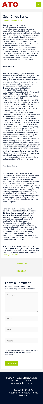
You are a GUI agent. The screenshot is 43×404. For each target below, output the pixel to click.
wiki (20, 20)
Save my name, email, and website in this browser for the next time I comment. (21, 352)
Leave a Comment (10, 20)
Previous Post (22, 263)
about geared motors (11, 254)
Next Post (21, 270)
